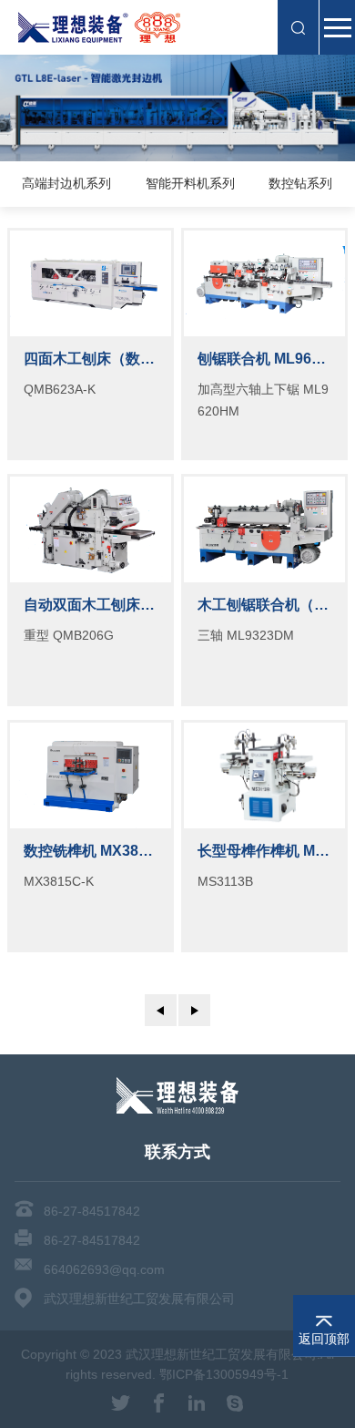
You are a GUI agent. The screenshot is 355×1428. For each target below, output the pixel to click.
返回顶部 (324, 1338)
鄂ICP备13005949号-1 (224, 1374)
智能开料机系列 (190, 183)
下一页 (194, 1010)
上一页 (161, 1010)
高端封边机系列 (66, 183)
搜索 (298, 27)
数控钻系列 (300, 183)
